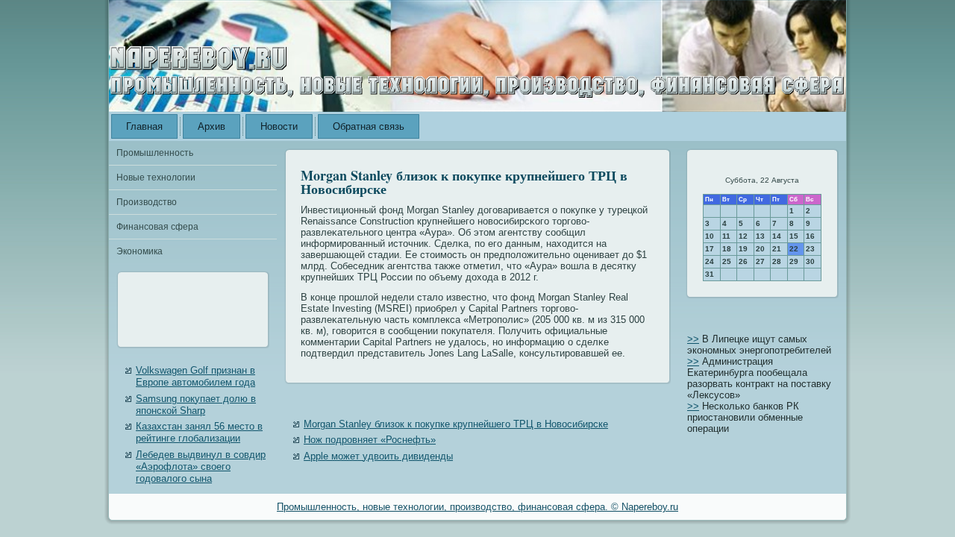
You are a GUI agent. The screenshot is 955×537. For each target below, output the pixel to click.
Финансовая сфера (157, 227)
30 (810, 261)
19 (743, 249)
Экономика (139, 251)
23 (810, 249)
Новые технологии (155, 177)
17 (709, 249)
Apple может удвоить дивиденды (378, 456)
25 (726, 261)
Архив (211, 126)
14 (776, 236)
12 (743, 236)
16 (810, 236)
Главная (144, 126)
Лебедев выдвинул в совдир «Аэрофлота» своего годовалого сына (201, 467)
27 (760, 261)
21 (776, 249)
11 (726, 236)
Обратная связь (368, 126)
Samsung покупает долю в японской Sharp (196, 404)
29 (793, 261)
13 (760, 236)
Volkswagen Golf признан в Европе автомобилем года (195, 376)
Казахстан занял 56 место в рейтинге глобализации (199, 432)
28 (776, 261)
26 (743, 261)
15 (793, 236)
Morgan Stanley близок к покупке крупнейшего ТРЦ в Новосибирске (456, 424)
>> (693, 339)
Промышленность (154, 153)
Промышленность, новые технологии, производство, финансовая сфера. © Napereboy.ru (477, 506)
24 (709, 261)
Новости (279, 126)
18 (726, 249)
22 (793, 249)
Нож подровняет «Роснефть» (370, 439)
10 (709, 236)
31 (709, 274)
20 (760, 249)
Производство (146, 202)
